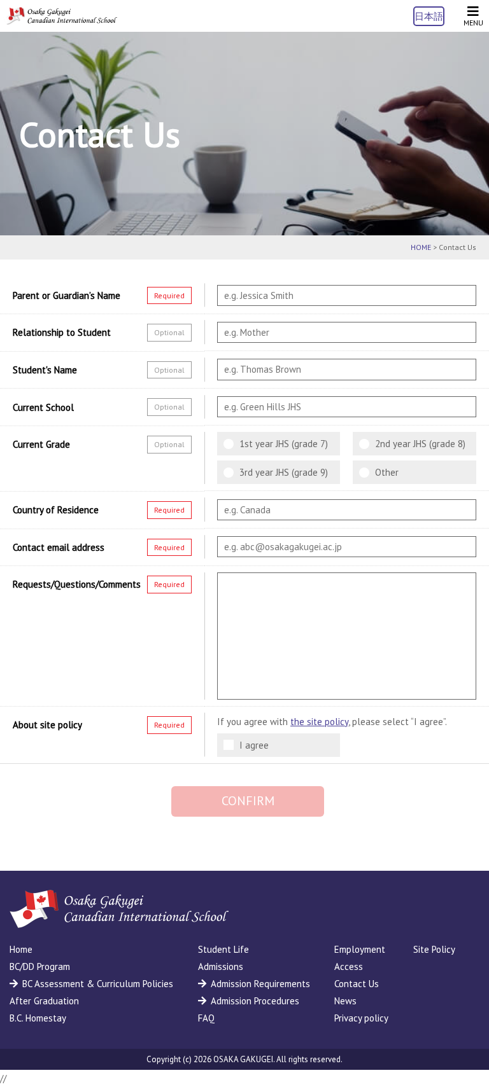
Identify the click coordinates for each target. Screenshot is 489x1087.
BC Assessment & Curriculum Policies (97, 984)
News (345, 1001)
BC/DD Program (40, 966)
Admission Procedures (255, 1001)
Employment (359, 949)
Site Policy (434, 949)
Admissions (220, 966)
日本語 (429, 16)
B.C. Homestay (38, 1018)
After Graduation (44, 1001)
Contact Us (356, 984)
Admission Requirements (260, 984)
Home (21, 949)
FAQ (206, 1018)
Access (348, 966)
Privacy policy (361, 1018)
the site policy (319, 722)
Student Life (223, 949)
